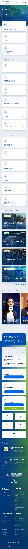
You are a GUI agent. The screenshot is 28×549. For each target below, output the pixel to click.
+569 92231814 (14, 408)
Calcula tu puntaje (8, 144)
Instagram (7, 427)
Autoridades (17, 521)
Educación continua (8, 126)
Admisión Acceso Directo (9, 80)
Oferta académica (5, 489)
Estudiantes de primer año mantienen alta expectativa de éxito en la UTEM (12, 259)
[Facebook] (8, 543)
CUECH (16, 532)
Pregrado (4, 492)
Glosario (6, 180)
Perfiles (4, 529)
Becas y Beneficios (8, 51)
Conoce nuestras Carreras (10, 29)
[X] (15, 542)
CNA (16, 536)
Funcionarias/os (5, 537)
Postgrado (6, 115)
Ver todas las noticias (20, 284)
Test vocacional (7, 155)
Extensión (4, 518)
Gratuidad (6, 40)
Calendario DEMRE (8, 202)
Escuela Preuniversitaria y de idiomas (16, 448)
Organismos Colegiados (20, 520)
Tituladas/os (5, 534)
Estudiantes (4, 532)
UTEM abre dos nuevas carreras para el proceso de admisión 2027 (13, 277)
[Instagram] (10, 543)
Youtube (20, 418)
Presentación (17, 516)
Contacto (12, 546)
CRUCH (16, 534)
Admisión (18, 488)
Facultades (17, 523)
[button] (18, 2)
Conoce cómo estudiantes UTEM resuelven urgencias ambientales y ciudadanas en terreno (13, 224)
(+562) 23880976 (14, 377)
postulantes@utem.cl (14, 391)
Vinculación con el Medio (7, 521)
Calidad (4, 523)
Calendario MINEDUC (9, 190)
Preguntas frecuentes (8, 168)
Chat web (14, 405)
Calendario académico (19, 527)
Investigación (5, 516)
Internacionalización (6, 520)
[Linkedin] (13, 543)
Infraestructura (18, 525)
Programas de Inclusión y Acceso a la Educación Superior (12, 92)
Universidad (18, 514)
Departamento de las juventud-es (17, 460)
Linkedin (8, 418)
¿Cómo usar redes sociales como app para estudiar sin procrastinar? (14, 242)
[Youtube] (18, 543)
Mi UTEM (17, 546)
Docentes (4, 536)
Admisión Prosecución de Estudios (11, 103)
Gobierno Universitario (19, 518)
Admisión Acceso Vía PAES (10, 69)
